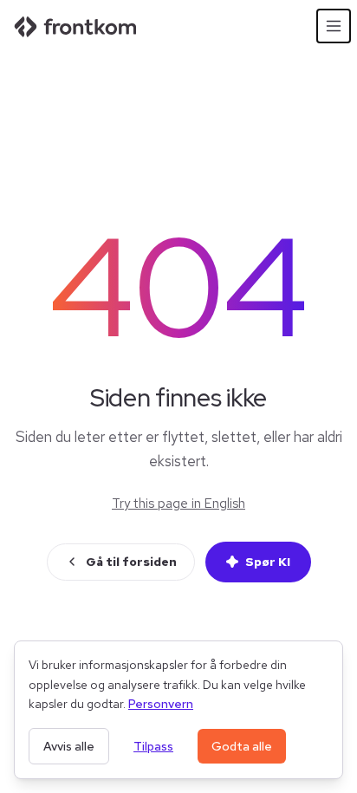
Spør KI (267, 561)
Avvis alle (68, 746)
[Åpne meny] (333, 26)
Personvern (160, 704)
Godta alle (241, 746)
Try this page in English (178, 503)
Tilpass (153, 746)
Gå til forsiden (131, 561)
